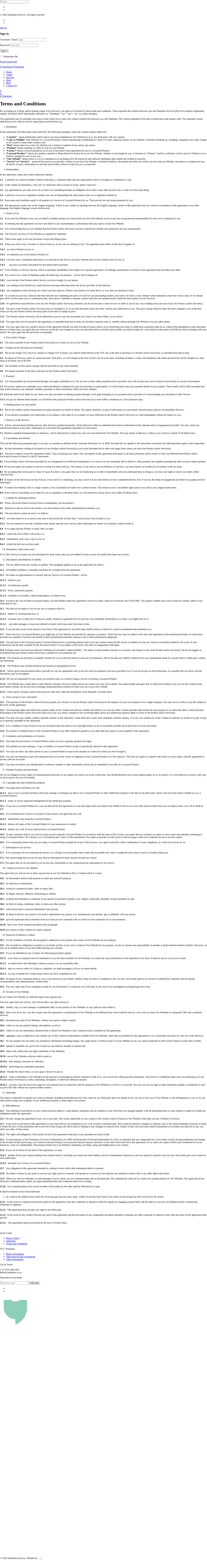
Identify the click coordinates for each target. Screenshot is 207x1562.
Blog (8, 83)
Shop (8, 80)
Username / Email (8, 39)
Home (9, 72)
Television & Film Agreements (20, 1256)
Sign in (3, 27)
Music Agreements (15, 1254)
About (9, 74)
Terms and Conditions (16, 1243)
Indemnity (11, 1241)
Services (10, 77)
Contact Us (11, 85)
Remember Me (10, 56)
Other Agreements (14, 1259)
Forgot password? (8, 61)
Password (4, 45)
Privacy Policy (13, 1238)
